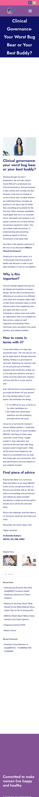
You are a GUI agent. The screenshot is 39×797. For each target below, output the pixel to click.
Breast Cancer (10, 630)
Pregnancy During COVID (14, 625)
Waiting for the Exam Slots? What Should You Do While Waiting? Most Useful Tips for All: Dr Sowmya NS (8, 560)
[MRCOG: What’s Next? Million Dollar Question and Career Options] (29, 560)
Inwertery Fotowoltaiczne (14, 644)
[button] (4, 560)
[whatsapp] (34, 2)
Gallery (12, 560)
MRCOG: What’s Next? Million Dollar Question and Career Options (27, 560)
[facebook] (30, 2)
